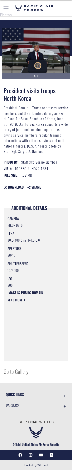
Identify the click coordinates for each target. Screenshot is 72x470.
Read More (15, 300)
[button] (6, 8)
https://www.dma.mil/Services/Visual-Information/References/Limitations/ (30, 348)
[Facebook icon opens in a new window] (20, 455)
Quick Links (15, 394)
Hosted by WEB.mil (36, 465)
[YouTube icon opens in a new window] (41, 455)
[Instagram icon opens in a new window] (31, 455)
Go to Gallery (16, 371)
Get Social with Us (36, 422)
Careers (12, 405)
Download (15, 187)
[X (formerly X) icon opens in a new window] (52, 455)
